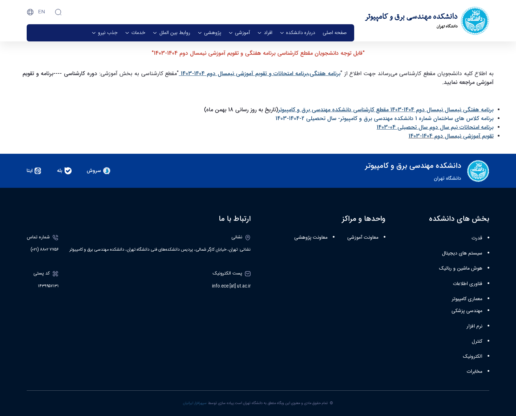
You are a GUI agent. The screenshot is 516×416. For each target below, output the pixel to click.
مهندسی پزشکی (466, 311)
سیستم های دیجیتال (462, 253)
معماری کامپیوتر (467, 299)
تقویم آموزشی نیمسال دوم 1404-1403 (451, 136)
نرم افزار (474, 326)
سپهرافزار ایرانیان (195, 403)
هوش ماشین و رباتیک (460, 268)
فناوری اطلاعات (467, 284)
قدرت (476, 238)
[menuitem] (335, 32)
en (41, 12)
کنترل (477, 341)
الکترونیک (472, 356)
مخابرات (474, 372)
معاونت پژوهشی (311, 237)
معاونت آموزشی (362, 237)
